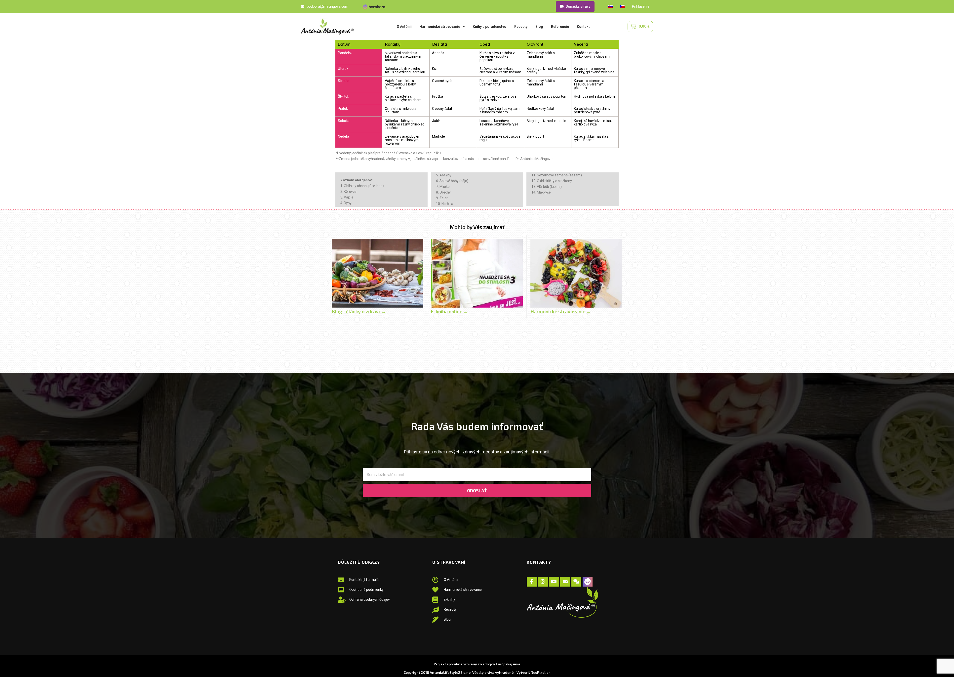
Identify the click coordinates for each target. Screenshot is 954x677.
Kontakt (583, 27)
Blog (539, 27)
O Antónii (404, 27)
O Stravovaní (449, 561)
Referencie (560, 27)
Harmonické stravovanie (440, 27)
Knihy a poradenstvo (489, 27)
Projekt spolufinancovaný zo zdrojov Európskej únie (477, 664)
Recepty (520, 27)
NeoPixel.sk (541, 672)
